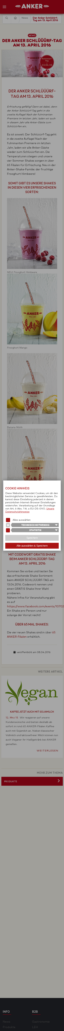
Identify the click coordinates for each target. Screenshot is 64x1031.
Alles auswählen (22, 520)
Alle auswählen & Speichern (32, 545)
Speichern (32, 537)
